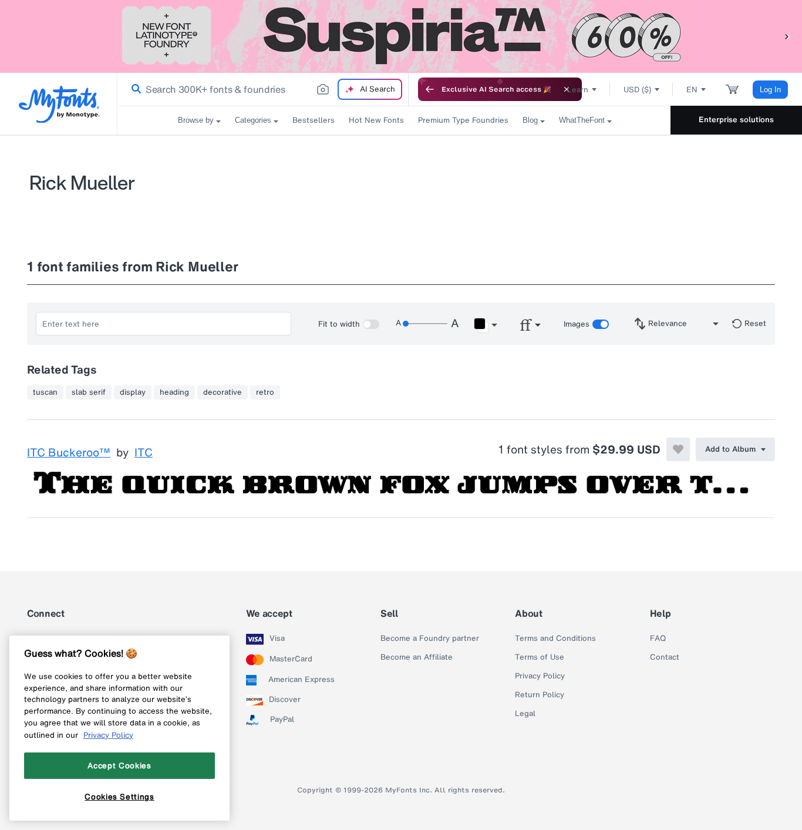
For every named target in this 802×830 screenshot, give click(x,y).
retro (265, 392)
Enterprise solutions (736, 119)
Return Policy (539, 695)
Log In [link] (770, 89)
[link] (134, 89)
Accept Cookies (119, 765)
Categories (253, 120)
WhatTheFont (582, 120)
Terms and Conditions (555, 638)
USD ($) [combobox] (637, 89)
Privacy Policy (540, 676)
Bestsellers (313, 120)
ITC (143, 453)
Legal (525, 713)
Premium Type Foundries (463, 120)
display (133, 392)
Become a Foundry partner (429, 638)
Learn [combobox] (577, 89)
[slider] (425, 323)
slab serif (89, 392)
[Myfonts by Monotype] (59, 104)
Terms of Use (539, 657)
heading (174, 392)
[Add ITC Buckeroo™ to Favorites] (678, 449)
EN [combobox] (691, 89)
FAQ (658, 638)
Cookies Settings (119, 796)
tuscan (45, 392)
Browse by (196, 120)
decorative (222, 392)
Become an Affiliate (416, 657)
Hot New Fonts (376, 120)
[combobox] (263, 89)
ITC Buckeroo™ (68, 453)
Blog (530, 120)
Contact (664, 657)
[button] (787, 36)
